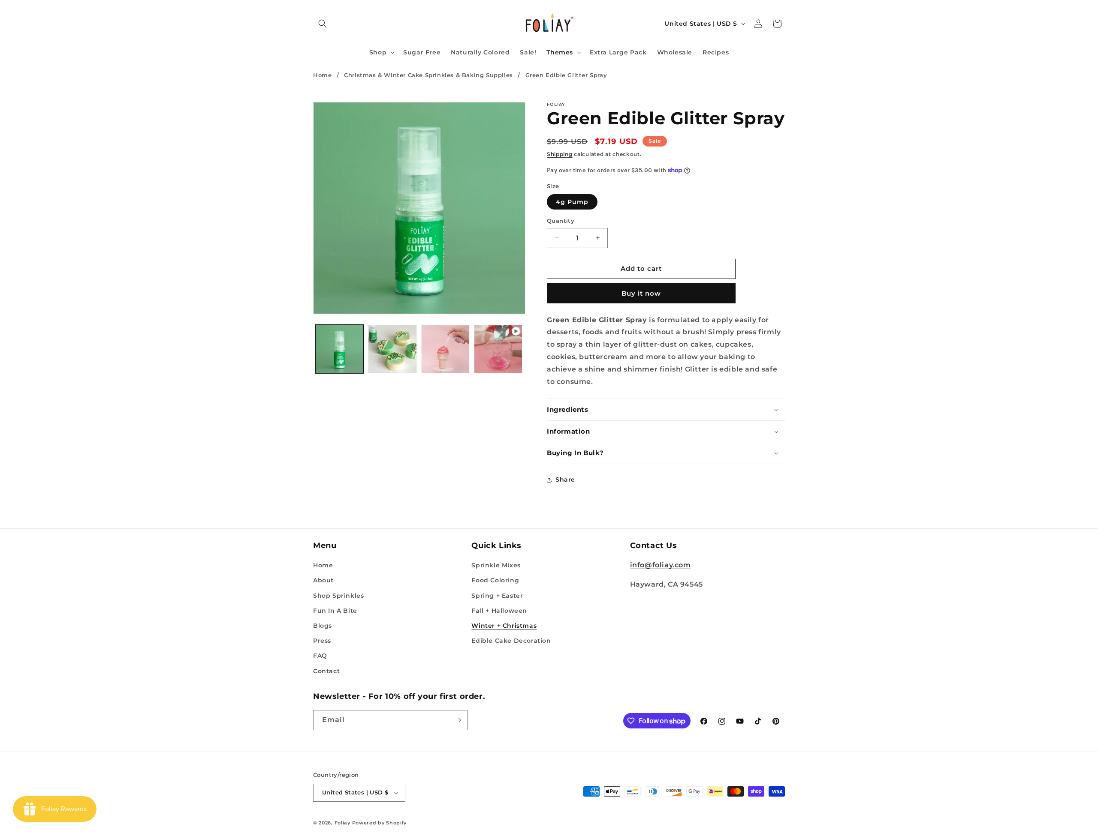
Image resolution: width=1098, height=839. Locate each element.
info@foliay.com (660, 565)
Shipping (560, 154)
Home (322, 75)
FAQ (320, 655)
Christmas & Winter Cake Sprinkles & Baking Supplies (428, 75)
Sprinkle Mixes (495, 565)
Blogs (322, 625)
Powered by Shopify (379, 823)
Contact (326, 671)
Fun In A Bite (335, 610)
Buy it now (641, 293)
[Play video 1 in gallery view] (498, 349)
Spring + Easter (497, 595)
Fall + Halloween (499, 610)
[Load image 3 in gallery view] (445, 349)
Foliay (342, 823)
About (323, 580)
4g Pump (572, 202)
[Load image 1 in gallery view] (339, 349)
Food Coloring (495, 580)
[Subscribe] (457, 720)
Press (322, 640)
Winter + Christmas (504, 625)
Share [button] (565, 479)
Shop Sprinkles (338, 595)
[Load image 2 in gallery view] (392, 349)
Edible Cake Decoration (511, 640)
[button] (322, 23)
